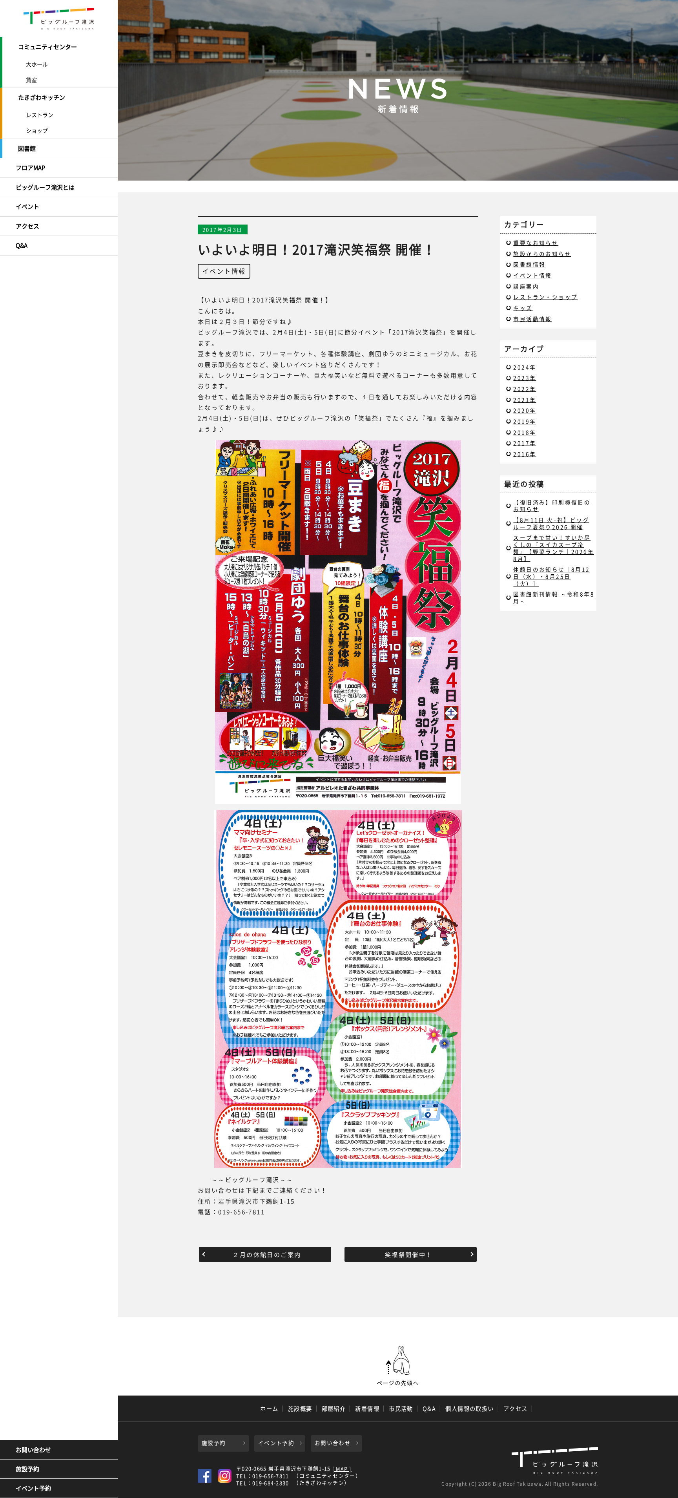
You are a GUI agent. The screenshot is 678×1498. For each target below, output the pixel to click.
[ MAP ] (342, 1469)
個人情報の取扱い (469, 1408)
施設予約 (27, 1469)
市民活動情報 (532, 319)
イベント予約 (33, 1488)
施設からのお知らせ (542, 254)
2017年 (524, 443)
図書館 (27, 148)
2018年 (524, 432)
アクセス (27, 226)
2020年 (524, 410)
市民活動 (401, 1408)
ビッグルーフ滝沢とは (45, 187)
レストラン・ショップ (545, 297)
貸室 (31, 80)
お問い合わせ (33, 1449)
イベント (27, 206)
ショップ (37, 130)
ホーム (269, 1408)
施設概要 (300, 1408)
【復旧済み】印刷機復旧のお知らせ (552, 505)
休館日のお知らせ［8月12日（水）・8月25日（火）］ (551, 576)
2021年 (524, 400)
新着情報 (367, 1408)
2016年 (524, 454)
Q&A (21, 245)
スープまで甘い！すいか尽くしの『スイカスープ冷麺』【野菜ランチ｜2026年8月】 (553, 547)
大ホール (37, 64)
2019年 (524, 421)
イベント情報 (224, 271)
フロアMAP (30, 167)
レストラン (39, 115)
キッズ (522, 308)
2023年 (524, 378)
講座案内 (526, 286)
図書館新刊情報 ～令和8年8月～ (553, 597)
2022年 (524, 389)
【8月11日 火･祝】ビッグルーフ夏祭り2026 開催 (551, 523)
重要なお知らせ (535, 243)
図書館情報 (529, 264)
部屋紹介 (334, 1408)
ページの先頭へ (397, 1366)
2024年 (524, 367)
